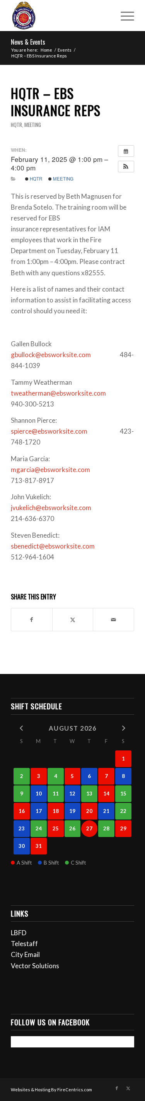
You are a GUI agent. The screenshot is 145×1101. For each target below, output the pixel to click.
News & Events (28, 42)
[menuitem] (123, 15)
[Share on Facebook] (31, 619)
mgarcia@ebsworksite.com (50, 469)
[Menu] (123, 15)
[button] (126, 166)
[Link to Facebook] (117, 1088)
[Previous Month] (22, 727)
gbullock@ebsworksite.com (51, 355)
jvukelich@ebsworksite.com (51, 508)
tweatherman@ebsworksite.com (58, 393)
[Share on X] (73, 619)
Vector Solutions (35, 966)
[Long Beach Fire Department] (60, 15)
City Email (25, 954)
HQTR (16, 125)
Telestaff (24, 943)
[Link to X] (128, 1088)
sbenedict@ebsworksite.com (53, 546)
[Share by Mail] (113, 619)
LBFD (18, 933)
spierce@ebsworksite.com (49, 431)
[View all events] (126, 151)
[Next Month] (123, 727)
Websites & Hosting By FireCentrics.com (51, 1089)
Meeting (32, 125)
